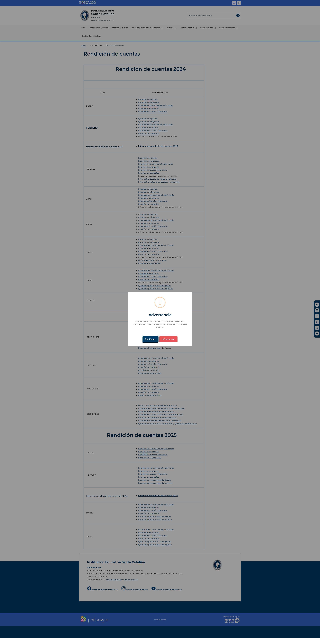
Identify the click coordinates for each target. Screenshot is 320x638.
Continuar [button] (150, 339)
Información (168, 339)
